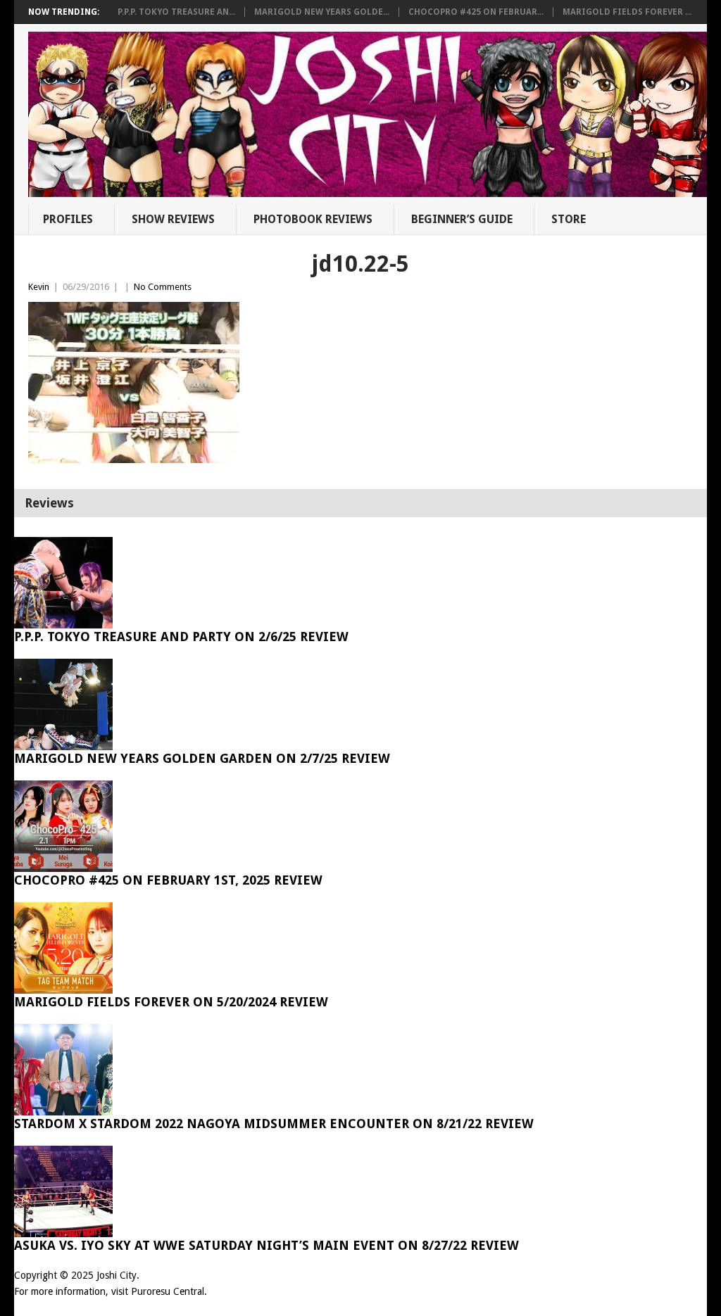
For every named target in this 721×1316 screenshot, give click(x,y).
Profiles (68, 219)
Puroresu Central (167, 1291)
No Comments (163, 286)
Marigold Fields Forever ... (627, 12)
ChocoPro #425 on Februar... (476, 12)
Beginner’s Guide (462, 219)
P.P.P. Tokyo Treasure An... (176, 12)
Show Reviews (173, 219)
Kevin (38, 286)
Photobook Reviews (312, 219)
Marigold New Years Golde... (321, 12)
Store (568, 219)
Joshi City (116, 1275)
